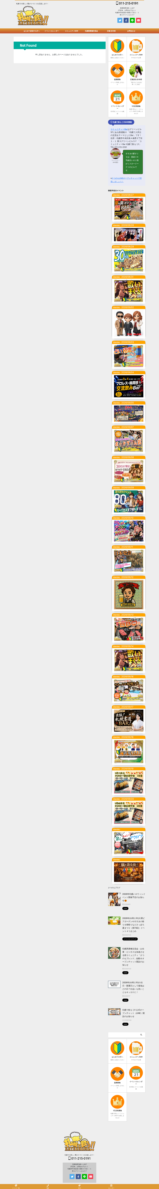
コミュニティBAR (71, 31)
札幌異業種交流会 (91, 31)
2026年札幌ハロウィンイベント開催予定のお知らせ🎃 (133, 897)
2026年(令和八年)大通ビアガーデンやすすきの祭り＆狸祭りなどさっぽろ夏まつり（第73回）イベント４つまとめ (133, 924)
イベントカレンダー (51, 31)
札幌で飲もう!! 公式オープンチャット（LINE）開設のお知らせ (133, 1013)
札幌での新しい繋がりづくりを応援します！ (79, 1155)
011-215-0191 (128, 3)
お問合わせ (131, 31)
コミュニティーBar (119, 129)
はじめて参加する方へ (32, 31)
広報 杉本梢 (111, 31)
